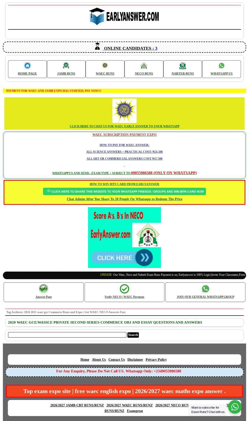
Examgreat (135, 411)
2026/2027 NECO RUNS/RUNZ (178, 405)
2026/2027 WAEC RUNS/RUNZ (130, 405)
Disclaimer (135, 359)
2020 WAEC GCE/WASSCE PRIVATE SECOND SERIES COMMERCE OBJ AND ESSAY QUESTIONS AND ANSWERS (105, 322)
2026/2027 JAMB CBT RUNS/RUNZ (77, 405)
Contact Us (116, 359)
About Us (99, 359)
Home (84, 359)
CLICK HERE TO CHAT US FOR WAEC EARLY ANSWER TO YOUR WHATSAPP (124, 126)
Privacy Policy (156, 359)
